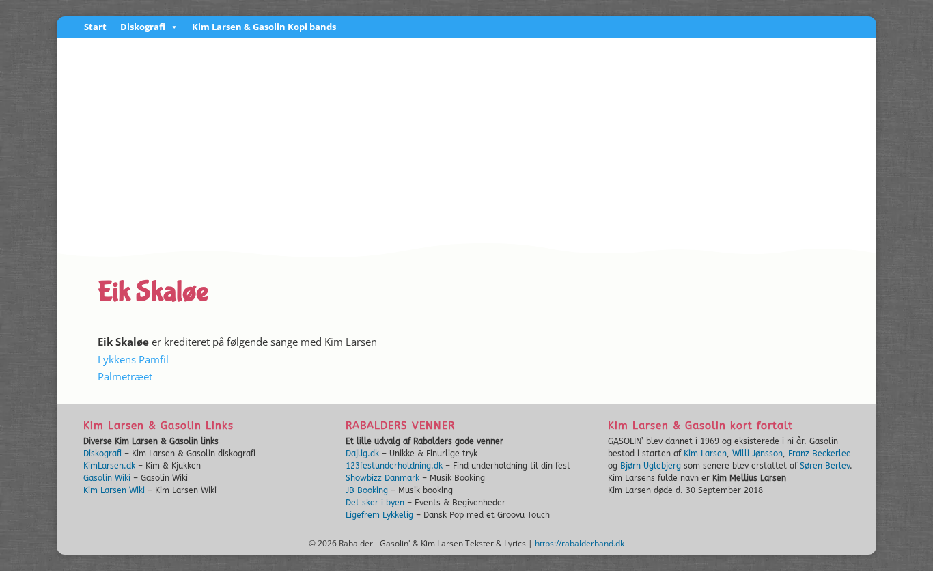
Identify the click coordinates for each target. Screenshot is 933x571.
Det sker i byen (375, 502)
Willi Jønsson (757, 453)
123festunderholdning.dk (394, 466)
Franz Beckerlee (819, 453)
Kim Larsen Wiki (114, 490)
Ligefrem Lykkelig (379, 515)
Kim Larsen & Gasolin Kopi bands (264, 28)
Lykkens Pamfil (133, 359)
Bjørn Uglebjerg (650, 466)
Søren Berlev (825, 466)
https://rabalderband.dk (579, 543)
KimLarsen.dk (109, 466)
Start (95, 28)
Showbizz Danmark (382, 478)
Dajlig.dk (362, 453)
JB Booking (367, 490)
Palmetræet (125, 376)
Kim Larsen (705, 453)
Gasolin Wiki (106, 478)
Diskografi (142, 28)
